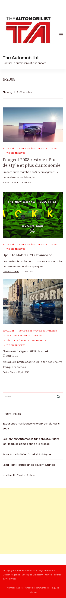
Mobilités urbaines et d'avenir (24, 335)
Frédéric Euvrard (11, 182)
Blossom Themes (43, 575)
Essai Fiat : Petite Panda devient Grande (29, 464)
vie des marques (16, 153)
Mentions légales (15, 588)
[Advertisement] (33, 521)
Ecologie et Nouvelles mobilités (38, 331)
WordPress (10, 579)
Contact (33, 592)
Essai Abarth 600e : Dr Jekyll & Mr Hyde (27, 454)
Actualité (9, 148)
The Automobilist (21, 57)
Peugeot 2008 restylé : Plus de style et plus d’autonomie (32, 162)
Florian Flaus (9, 372)
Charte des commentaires (37, 588)
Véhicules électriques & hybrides (38, 148)
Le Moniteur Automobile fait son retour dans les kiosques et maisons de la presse (31, 441)
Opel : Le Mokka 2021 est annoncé (27, 255)
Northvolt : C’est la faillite (19, 475)
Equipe (55, 588)
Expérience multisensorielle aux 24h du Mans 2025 (31, 426)
